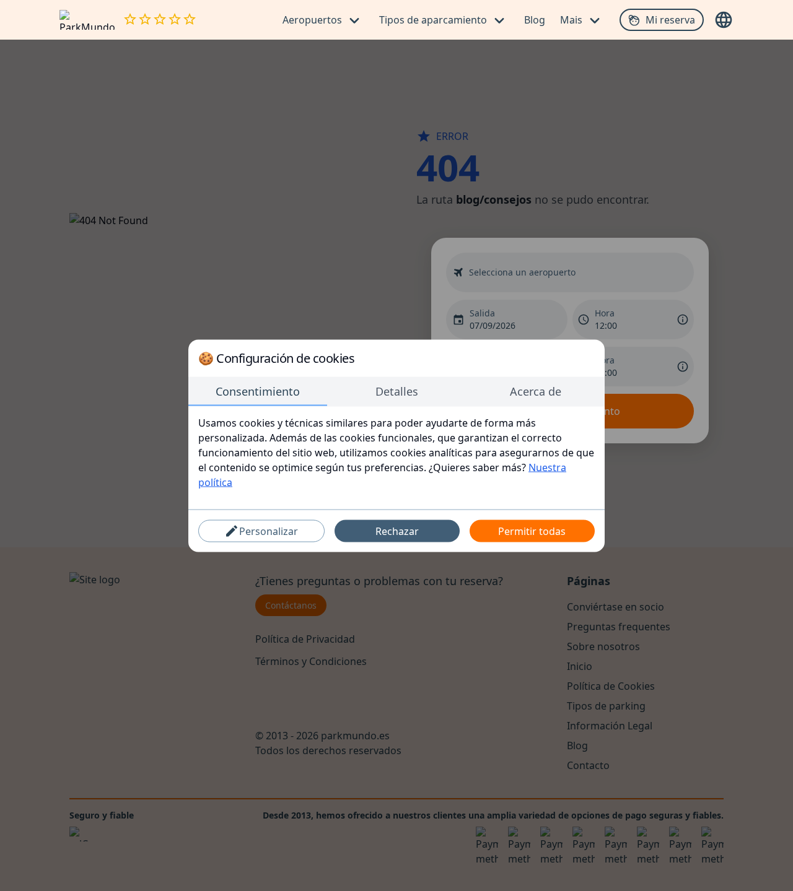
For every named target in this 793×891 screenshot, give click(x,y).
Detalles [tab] (396, 390)
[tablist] (396, 391)
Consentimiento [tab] (258, 390)
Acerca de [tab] (535, 390)
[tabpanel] (396, 452)
